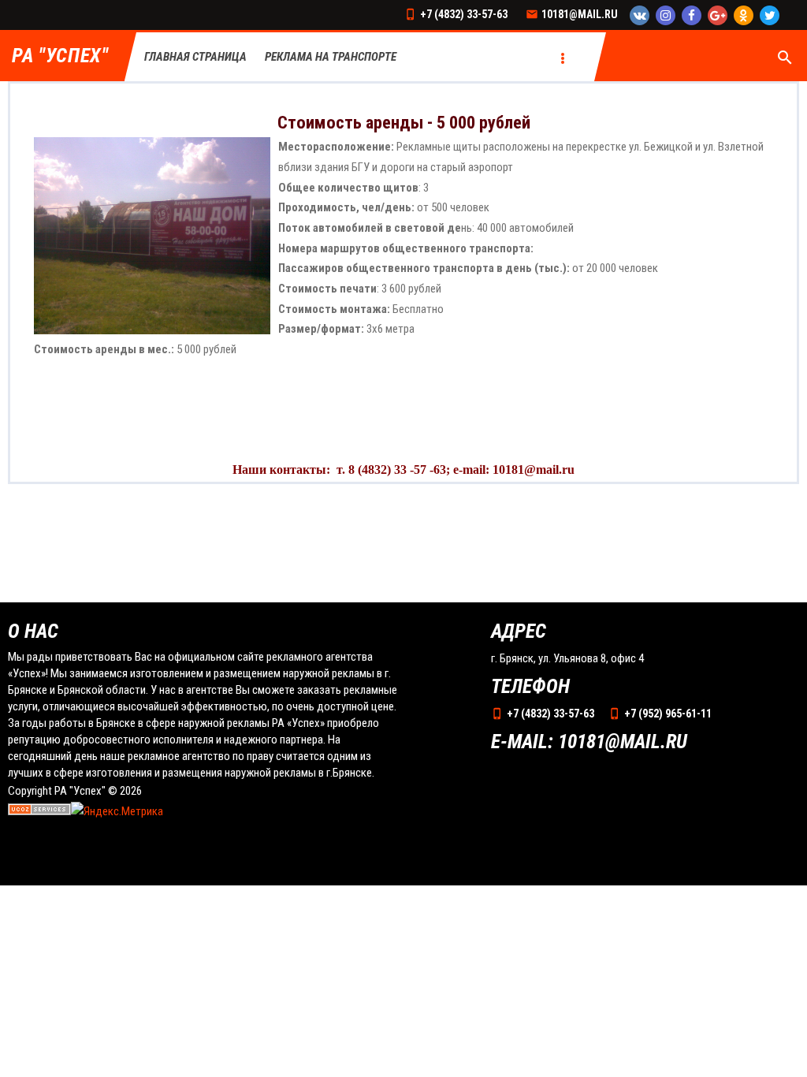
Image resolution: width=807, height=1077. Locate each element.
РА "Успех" (60, 56)
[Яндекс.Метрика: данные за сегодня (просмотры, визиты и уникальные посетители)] (117, 812)
